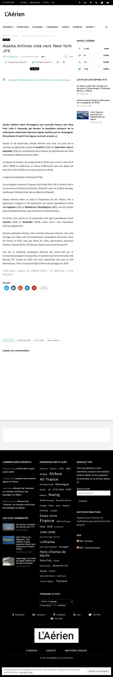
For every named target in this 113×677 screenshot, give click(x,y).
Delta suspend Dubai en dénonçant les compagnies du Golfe (93, 101)
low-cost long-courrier (49, 537)
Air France (49, 479)
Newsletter (35, 2)
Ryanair (43, 571)
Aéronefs (7, 27)
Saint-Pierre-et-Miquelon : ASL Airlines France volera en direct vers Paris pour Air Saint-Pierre (25, 543)
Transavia (61, 581)
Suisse (52, 571)
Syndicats (61, 576)
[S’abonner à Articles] (78, 541)
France (47, 520)
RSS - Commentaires (89, 547)
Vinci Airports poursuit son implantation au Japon (97, 115)
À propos (31, 650)
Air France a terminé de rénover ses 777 (25, 525)
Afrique (43, 474)
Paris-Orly (45, 560)
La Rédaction (12, 57)
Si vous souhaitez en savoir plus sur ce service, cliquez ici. (93, 479)
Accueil (6, 36)
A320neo (44, 469)
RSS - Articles (86, 541)
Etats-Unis (39, 340)
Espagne (54, 511)
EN (53, 2)
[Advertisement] (70, 11)
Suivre (106, 55)
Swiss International (47, 576)
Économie (37, 27)
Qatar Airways (45, 566)
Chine (51, 505)
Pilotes (56, 561)
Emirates (44, 510)
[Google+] (85, 2)
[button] (106, 26)
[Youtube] (107, 2)
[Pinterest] (91, 2)
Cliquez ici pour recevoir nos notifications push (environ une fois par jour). (93, 521)
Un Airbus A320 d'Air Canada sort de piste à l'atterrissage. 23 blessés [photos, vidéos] (93, 88)
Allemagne (62, 484)
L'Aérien (53, 658)
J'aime (106, 49)
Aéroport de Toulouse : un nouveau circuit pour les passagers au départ (19, 491)
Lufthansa (47, 542)
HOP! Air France (63, 521)
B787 (69, 489)
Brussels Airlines (63, 500)
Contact (23, 2)
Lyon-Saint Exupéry (48, 547)
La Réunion (59, 527)
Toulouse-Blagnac (47, 581)
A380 (68, 468)
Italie (42, 526)
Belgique (43, 495)
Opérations (22, 27)
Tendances (52, 27)
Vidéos (65, 27)
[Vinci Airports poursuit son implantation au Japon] (83, 115)
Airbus (55, 473)
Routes (16, 36)
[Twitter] (102, 2)
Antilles (43, 490)
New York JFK (53, 340)
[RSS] (96, 2)
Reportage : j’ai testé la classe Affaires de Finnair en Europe (26, 560)
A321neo (53, 469)
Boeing (54, 495)
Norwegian (64, 547)
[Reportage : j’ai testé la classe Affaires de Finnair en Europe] (8, 561)
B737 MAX (58, 489)
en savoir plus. (26, 672)
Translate (61, 605)
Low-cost (47, 532)
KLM (50, 526)
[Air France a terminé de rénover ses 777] (8, 527)
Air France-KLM (46, 484)
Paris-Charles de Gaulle (53, 553)
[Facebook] (79, 2)
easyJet (66, 505)
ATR (49, 490)
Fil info (46, 2)
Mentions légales (76, 650)
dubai (58, 506)
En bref (90, 27)
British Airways (47, 500)
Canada (43, 505)
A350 (61, 469)
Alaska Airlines (23, 340)
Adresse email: (83, 488)
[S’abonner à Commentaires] (78, 547)
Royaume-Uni (60, 565)
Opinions (77, 27)
